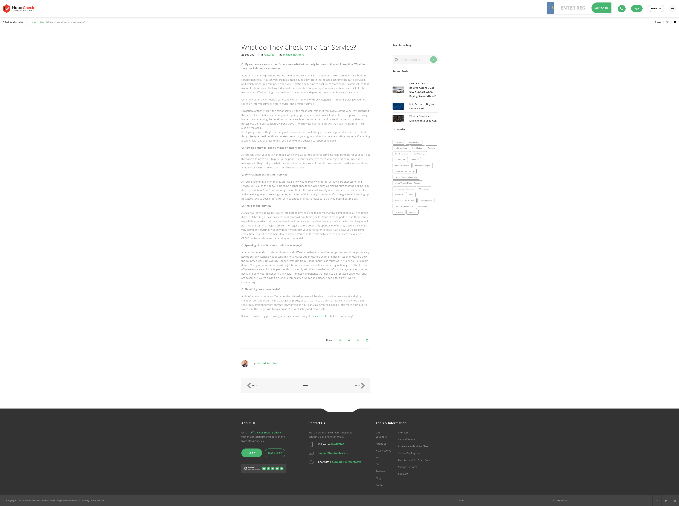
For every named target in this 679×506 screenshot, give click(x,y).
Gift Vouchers (381, 434)
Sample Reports (407, 467)
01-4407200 (337, 444)
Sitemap (403, 432)
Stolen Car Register (409, 453)
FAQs (379, 457)
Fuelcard (403, 474)
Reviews (380, 471)
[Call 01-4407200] (622, 8)
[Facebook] (657, 500)
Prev (254, 385)
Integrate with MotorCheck (414, 446)
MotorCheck (18, 9)
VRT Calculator (406, 439)
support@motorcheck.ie (333, 453)
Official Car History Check (265, 432)
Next (358, 385)
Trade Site (656, 8)
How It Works (383, 450)
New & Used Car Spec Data (414, 460)
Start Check (601, 7)
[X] (665, 500)
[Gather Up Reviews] (263, 466)
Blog (378, 478)
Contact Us (382, 485)
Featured (269, 54)
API (377, 464)
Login (637, 8)
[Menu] (672, 8)
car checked (322, 316)
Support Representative (346, 462)
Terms (461, 500)
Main (305, 385)
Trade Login (275, 453)
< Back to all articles (13, 21)
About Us (381, 443)
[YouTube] (674, 500)
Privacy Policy (560, 500)
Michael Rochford (293, 54)
